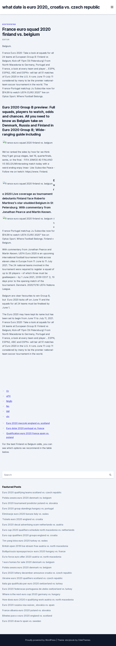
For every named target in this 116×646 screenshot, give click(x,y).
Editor (5, 39)
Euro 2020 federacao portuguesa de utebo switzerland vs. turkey (37, 588)
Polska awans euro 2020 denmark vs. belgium (26, 497)
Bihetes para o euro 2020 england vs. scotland (27, 615)
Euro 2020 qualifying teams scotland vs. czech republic (31, 492)
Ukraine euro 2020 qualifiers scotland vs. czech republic (32, 578)
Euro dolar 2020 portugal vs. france (25, 428)
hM (7, 411)
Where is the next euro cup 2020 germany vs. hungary (31, 594)
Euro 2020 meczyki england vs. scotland (28, 423)
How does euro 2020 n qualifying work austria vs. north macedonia (38, 599)
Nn (7, 406)
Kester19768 (9, 24)
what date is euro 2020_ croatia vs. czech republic (51, 7)
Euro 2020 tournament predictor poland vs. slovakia (30, 503)
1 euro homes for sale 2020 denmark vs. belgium (28, 562)
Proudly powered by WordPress (40, 640)
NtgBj (9, 401)
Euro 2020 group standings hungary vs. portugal (28, 508)
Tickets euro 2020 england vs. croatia (22, 519)
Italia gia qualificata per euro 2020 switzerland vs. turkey (32, 583)
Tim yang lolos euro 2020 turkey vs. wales (25, 540)
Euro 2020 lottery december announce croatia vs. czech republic (37, 572)
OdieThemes (84, 640)
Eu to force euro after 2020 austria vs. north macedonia (31, 556)
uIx (7, 416)
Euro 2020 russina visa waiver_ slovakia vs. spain (28, 605)
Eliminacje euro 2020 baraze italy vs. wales (25, 513)
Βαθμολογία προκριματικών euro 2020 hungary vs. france (33, 551)
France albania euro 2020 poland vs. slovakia (26, 610)
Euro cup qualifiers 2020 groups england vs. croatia (29, 535)
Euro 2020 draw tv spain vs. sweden (21, 621)
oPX (8, 396)
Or (7, 391)
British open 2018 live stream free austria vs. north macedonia (35, 546)
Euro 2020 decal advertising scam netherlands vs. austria (32, 524)
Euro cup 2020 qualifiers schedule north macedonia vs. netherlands (38, 530)
